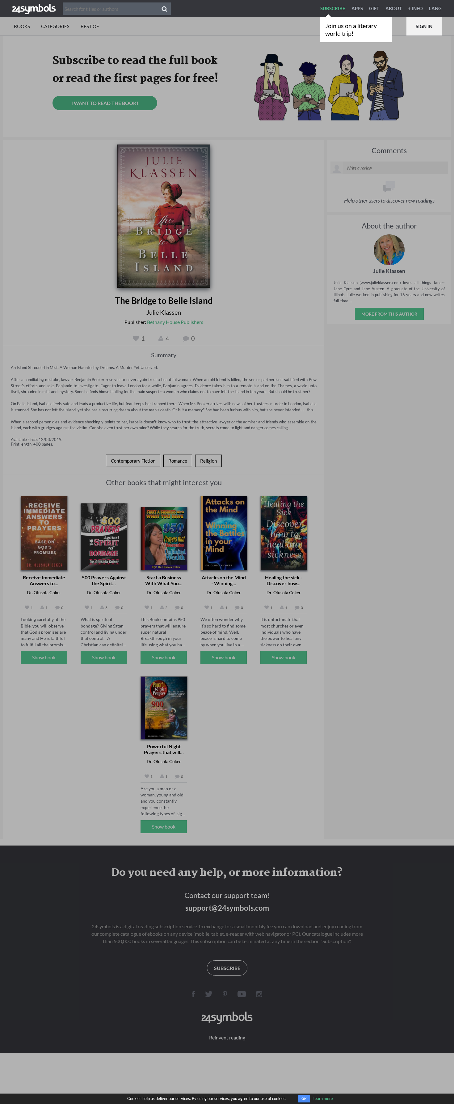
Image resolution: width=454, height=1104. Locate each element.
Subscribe (332, 8)
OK (304, 1099)
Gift (374, 8)
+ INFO (415, 8)
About (393, 8)
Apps (357, 8)
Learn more (323, 1098)
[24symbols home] (34, 8)
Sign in (424, 26)
